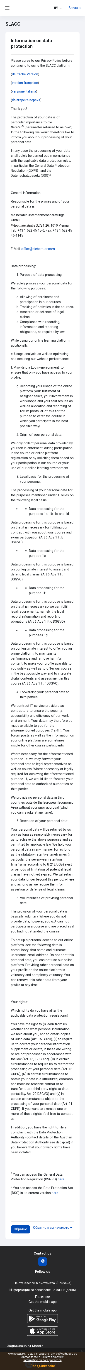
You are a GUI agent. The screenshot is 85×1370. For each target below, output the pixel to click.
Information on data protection (43, 1360)
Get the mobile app (43, 1302)
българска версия (26, 100)
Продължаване (42, 1366)
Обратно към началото (51, 1228)
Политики (42, 1297)
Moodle (37, 1346)
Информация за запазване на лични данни (42, 1290)
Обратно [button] (20, 1229)
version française (25, 83)
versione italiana (24, 91)
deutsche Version (25, 74)
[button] (58, 8)
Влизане (75, 8)
